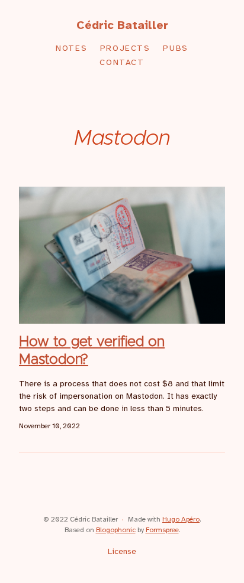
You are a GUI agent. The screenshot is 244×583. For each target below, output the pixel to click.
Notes (71, 48)
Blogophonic (116, 530)
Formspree (162, 530)
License (122, 552)
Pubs (175, 48)
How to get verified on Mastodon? (92, 351)
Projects (125, 48)
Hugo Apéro (181, 519)
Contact (121, 62)
